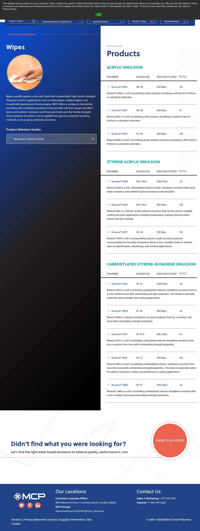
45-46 (139, 133)
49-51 (139, 283)
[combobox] (22, 21)
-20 (181, 87)
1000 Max (162, 181)
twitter (22, 505)
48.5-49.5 (141, 181)
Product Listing (139, 21)
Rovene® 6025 (120, 204)
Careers (53, 519)
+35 (181, 232)
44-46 (139, 232)
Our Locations (70, 491)
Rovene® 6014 (120, 133)
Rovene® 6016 (120, 87)
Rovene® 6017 (119, 232)
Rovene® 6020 (120, 181)
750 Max (161, 357)
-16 (180, 311)
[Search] (33, 21)
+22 (181, 357)
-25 (180, 283)
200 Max (161, 133)
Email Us (17, 519)
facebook (30, 505)
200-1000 (162, 334)
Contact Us (149, 491)
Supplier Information (72, 519)
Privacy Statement (35, 519)
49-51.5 (140, 334)
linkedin (38, 505)
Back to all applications (22, 34)
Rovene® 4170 (119, 334)
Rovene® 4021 (119, 357)
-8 (180, 110)
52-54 (139, 311)
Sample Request (171, 21)
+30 (181, 133)
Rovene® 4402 (120, 311)
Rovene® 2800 (120, 385)
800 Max (162, 204)
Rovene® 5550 (120, 283)
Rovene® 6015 (119, 110)
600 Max (162, 87)
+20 (181, 204)
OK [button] (98, 14)
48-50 (139, 87)
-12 (180, 181)
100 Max (161, 232)
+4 (180, 334)
